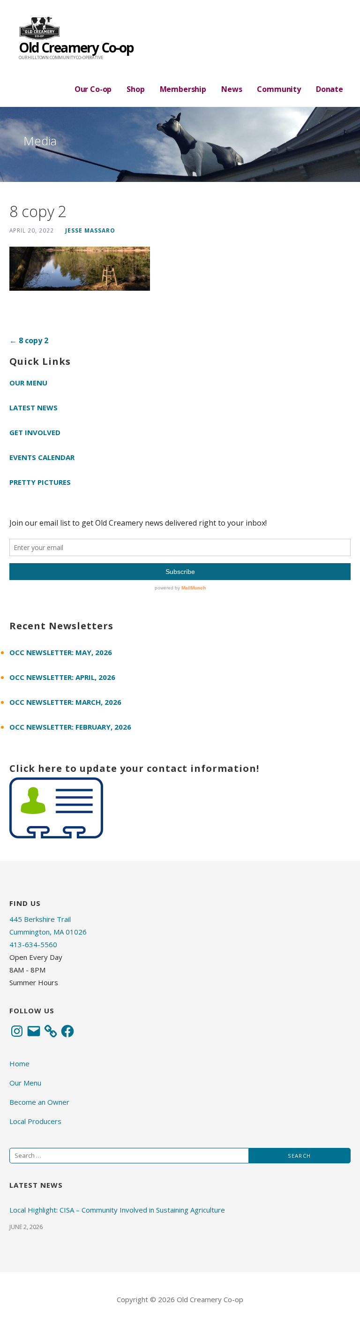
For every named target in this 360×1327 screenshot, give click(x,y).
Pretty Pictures (40, 482)
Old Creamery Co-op (76, 47)
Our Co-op (93, 89)
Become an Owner (39, 1102)
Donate (329, 89)
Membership (183, 89)
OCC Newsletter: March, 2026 (65, 702)
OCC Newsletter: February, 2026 (70, 726)
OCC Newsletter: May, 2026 (60, 652)
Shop (135, 89)
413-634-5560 (33, 944)
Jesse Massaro (90, 230)
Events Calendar (42, 457)
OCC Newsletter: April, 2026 (62, 677)
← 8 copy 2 (28, 340)
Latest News (33, 407)
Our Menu (28, 382)
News (231, 89)
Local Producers (35, 1121)
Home (19, 1063)
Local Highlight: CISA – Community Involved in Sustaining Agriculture (117, 1209)
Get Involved (34, 432)
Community (279, 89)
